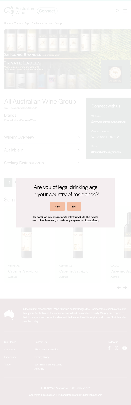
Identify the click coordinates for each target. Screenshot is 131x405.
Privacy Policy (92, 220)
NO (74, 206)
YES (57, 206)
